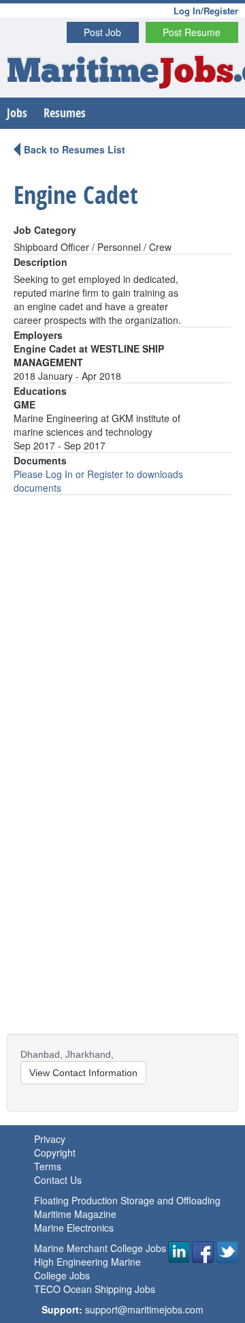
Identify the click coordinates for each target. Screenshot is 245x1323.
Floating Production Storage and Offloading (127, 1200)
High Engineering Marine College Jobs (87, 1268)
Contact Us (58, 1180)
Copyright (55, 1152)
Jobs (17, 112)
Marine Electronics (74, 1227)
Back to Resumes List (74, 149)
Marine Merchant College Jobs (100, 1248)
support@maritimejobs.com (144, 1309)
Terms (47, 1166)
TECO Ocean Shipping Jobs (94, 1289)
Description (40, 262)
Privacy (49, 1139)
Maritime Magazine (75, 1214)
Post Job (102, 32)
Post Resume (191, 32)
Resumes (65, 112)
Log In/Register (206, 10)
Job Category (45, 230)
